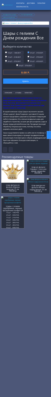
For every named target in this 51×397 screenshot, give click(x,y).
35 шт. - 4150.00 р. (36, 61)
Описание (8, 93)
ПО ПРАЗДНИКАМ (26, 14)
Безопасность (22, 7)
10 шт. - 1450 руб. (12, 212)
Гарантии (41, 3)
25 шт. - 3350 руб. (12, 215)
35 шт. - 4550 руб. (12, 225)
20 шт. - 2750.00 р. (14, 61)
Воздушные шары (9, 14)
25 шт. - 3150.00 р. (36, 53)
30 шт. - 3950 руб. (12, 220)
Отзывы (18, 93)
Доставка (31, 3)
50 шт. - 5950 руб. (12, 227)
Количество (8, 49)
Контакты (20, 3)
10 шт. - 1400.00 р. (14, 53)
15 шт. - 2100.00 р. (14, 57)
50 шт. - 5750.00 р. (25, 65)
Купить (25, 81)
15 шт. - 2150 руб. (12, 217)
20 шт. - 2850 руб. (12, 222)
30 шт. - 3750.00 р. (36, 57)
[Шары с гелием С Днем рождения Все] (25, 23)
